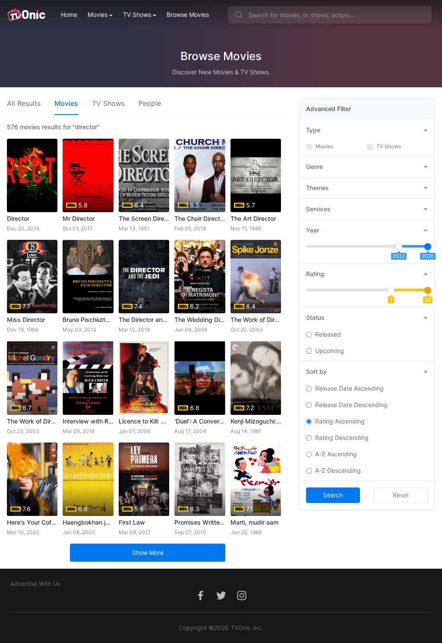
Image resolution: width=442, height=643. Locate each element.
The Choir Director (199, 218)
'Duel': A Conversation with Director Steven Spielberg (199, 421)
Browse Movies (188, 14)
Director (18, 218)
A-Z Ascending (336, 454)
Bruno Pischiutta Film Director (88, 319)
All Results (24, 103)
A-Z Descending (338, 470)
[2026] (427, 246)
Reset (401, 495)
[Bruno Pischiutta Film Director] (88, 276)
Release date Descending (351, 404)
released (328, 334)
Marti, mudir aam (254, 522)
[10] (427, 290)
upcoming (329, 350)
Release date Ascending (349, 388)
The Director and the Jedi (144, 319)
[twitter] (221, 600)
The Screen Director (144, 218)
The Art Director (253, 218)
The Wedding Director (199, 319)
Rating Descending (342, 437)
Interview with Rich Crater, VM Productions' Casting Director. (88, 421)
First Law (132, 522)
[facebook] (200, 600)
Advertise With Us (35, 583)
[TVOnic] (26, 14)
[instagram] (242, 600)
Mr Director (79, 218)
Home (69, 14)
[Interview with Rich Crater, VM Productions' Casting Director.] (88, 377)
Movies (97, 14)
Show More (148, 552)
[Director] (32, 175)
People (150, 103)
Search (333, 495)
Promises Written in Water (199, 522)
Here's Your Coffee (32, 522)
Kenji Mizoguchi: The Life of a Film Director (255, 421)
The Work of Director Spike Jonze (255, 319)
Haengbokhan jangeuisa (88, 522)
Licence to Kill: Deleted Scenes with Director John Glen (144, 421)
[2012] (398, 246)
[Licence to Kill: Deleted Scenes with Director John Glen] (144, 377)
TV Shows (137, 14)
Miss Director (26, 319)
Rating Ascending (340, 421)
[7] (391, 290)
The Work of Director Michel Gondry (32, 421)
